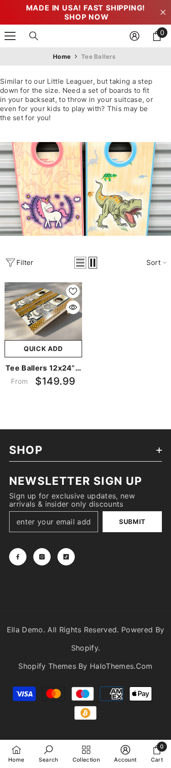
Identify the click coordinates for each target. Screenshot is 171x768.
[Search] (33, 36)
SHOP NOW (86, 16)
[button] (80, 263)
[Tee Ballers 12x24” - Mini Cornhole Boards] (43, 311)
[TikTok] (66, 556)
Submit (132, 521)
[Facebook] (17, 556)
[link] (48, 754)
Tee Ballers (98, 56)
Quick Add (43, 348)
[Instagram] (42, 556)
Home (62, 56)
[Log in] (134, 36)
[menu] (10, 36)
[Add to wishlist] (73, 291)
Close (163, 12)
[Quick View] (73, 307)
